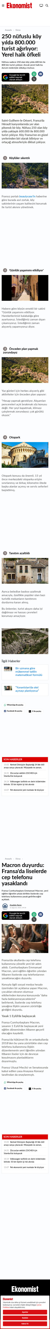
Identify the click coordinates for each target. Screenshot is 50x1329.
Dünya (18, 30)
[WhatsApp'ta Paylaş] (34, 73)
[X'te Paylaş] (34, 78)
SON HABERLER (12, 759)
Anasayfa (8, 30)
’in (27, 196)
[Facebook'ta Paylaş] (40, 73)
